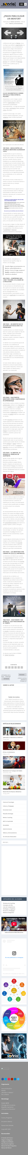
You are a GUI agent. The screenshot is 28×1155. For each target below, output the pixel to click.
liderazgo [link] (19, 61)
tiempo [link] (20, 405)
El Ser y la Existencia (9, 752)
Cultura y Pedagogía (8, 806)
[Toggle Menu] (21, 4)
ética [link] (13, 532)
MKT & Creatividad (8, 821)
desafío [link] (7, 272)
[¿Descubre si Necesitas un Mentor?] (14, 731)
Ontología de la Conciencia (8, 1105)
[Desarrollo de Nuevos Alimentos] (14, 782)
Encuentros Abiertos (6, 1121)
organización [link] (19, 45)
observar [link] (14, 230)
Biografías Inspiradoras (7, 1107)
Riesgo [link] (7, 95)
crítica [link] (4, 110)
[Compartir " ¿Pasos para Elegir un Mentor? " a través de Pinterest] (12, 667)
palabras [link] (6, 117)
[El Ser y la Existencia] (14, 745)
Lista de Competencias (9, 907)
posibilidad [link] (7, 230)
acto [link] (16, 215)
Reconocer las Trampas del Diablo (12, 771)
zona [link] (13, 52)
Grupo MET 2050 (5, 1129)
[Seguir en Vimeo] (18, 1079)
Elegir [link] (5, 93)
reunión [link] (22, 561)
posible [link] (10, 407)
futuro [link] (13, 466)
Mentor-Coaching (7, 817)
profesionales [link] (6, 405)
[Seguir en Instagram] (9, 1079)
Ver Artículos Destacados (9, 836)
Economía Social (7, 810)
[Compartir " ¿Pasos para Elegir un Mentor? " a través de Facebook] (6, 667)
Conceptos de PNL (8, 905)
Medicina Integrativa (8, 912)
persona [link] (5, 61)
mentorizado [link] (6, 578)
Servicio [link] (14, 553)
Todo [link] (10, 355)
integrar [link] (5, 431)
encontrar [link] (10, 419)
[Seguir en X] (6, 1079)
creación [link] (6, 631)
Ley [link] (19, 458)
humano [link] (14, 522)
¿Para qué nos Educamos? (8, 1109)
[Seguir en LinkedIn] (15, 1079)
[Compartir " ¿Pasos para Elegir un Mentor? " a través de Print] (21, 667)
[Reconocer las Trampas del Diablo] (14, 762)
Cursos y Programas (6, 1117)
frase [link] (13, 262)
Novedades (6, 825)
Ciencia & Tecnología (8, 802)
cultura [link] (5, 339)
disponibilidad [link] (9, 558)
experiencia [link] (14, 412)
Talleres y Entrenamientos (16, 23)
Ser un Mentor (5, 1094)
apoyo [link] (14, 443)
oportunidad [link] (11, 102)
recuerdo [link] (19, 543)
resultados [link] (11, 226)
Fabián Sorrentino (15, 21)
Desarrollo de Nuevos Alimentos (12, 791)
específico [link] (5, 447)
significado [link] (13, 295)
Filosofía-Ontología (8, 813)
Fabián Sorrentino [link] (9, 655)
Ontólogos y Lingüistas (9, 909)
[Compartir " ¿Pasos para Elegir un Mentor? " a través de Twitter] (9, 667)
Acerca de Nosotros (6, 1088)
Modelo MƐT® (5, 1103)
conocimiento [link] (8, 522)
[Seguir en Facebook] (2, 1079)
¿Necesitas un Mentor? (7, 1092)
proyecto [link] (19, 445)
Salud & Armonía (7, 829)
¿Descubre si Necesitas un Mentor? (13, 737)
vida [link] (19, 407)
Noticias (3, 1090)
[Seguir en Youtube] (12, 1079)
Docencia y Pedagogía (9, 910)
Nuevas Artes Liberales (7, 1125)
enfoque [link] (9, 443)
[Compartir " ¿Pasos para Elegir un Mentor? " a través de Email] (18, 667)
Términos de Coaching (9, 903)
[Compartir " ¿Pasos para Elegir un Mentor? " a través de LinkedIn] (15, 667)
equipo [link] (10, 585)
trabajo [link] (11, 414)
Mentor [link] (18, 43)
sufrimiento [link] (13, 108)
